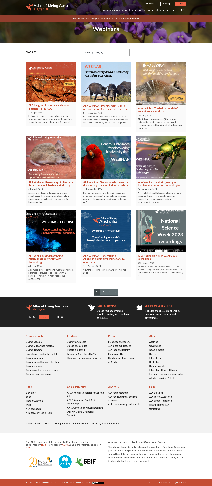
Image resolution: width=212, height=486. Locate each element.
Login (180, 3)
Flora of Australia (34, 400)
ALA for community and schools (124, 404)
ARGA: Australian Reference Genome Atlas (85, 394)
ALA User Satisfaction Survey (124, 18)
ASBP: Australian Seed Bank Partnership (81, 402)
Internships (155, 358)
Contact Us (154, 409)
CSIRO (65, 444)
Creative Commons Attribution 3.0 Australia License (70, 483)
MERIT (29, 404)
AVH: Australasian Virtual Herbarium (85, 407)
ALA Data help (156, 392)
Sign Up (32, 317)
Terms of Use (164, 483)
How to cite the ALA (159, 404)
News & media (156, 350)
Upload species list (77, 346)
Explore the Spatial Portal (158, 305)
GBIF (28, 447)
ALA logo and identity (119, 350)
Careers (153, 354)
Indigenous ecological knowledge (166, 374)
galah (28, 396)
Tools (29, 386)
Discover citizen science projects (84, 358)
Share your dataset (76, 342)
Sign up (167, 3)
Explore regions (34, 366)
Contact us (150, 4)
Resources (145, 10)
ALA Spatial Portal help (160, 400)
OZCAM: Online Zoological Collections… (80, 413)
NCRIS (44, 444)
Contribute (128, 10)
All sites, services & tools (162, 378)
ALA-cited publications (119, 346)
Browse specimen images (39, 374)
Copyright (150, 483)
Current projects (157, 366)
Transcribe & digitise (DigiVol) (82, 354)
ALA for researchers (118, 392)
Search (181, 10)
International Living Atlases (163, 370)
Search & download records (40, 346)
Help (169, 10)
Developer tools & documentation (70, 423)
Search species (34, 342)
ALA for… (113, 386)
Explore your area (34, 358)
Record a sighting (106, 305)
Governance (155, 346)
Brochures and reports (119, 342)
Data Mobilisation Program (121, 358)
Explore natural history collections (43, 362)
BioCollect (31, 392)
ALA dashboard (33, 409)
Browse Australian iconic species (43, 370)
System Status (180, 483)
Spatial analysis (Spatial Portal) (41, 354)
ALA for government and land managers (122, 398)
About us (153, 342)
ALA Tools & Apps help (160, 396)
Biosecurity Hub (116, 354)
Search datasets (34, 350)
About (159, 10)
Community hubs (77, 386)
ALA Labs (113, 362)
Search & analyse (108, 10)
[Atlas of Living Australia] (47, 308)
